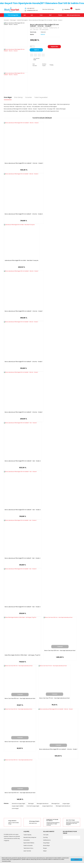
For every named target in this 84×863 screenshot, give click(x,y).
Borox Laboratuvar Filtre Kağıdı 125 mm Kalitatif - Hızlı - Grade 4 (23, 509)
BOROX (43, 34)
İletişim (45, 851)
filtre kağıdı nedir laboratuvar (63, 806)
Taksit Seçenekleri (41, 97)
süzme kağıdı (15, 808)
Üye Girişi (45, 837)
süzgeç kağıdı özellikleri (17, 806)
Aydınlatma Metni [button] (6, 861)
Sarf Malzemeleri (52, 17)
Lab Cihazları (26, 17)
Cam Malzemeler (43, 17)
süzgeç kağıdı (66, 803)
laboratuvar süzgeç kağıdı (18, 803)
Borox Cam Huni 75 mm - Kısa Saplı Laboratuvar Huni (54, 698)
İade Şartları (27, 840)
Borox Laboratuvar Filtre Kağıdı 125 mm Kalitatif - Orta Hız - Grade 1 (24, 311)
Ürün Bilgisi (8, 97)
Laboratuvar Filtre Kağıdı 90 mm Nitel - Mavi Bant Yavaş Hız (21, 260)
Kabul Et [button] (76, 859)
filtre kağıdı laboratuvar (42, 803)
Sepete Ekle (54, 46)
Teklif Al (36, 50)
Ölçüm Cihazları (60, 17)
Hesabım (67, 9)
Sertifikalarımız (47, 840)
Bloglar (45, 848)
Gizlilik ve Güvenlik (28, 845)
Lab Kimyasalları (34, 17)
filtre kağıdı (31, 803)
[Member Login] (63, 9)
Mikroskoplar (71, 15)
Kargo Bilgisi (46, 842)
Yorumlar (28, 97)
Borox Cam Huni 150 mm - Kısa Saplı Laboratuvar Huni (20, 698)
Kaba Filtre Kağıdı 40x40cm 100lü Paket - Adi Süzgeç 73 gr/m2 (22, 655)
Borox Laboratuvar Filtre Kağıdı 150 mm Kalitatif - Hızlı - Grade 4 (23, 461)
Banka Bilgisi (46, 845)
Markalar (77, 15)
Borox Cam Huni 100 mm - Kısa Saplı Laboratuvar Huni (20, 792)
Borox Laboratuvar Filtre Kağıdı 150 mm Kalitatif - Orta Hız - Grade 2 (24, 163)
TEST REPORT (36, 59)
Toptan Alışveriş (27, 834)
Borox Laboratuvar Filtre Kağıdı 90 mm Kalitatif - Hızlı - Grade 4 (22, 607)
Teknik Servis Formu (28, 848)
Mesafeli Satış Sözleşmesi (30, 837)
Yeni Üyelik (45, 834)
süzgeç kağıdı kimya (47, 806)
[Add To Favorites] (43, 55)
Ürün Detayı (18, 97)
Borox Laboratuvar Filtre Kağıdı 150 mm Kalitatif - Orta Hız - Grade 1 (58, 749)
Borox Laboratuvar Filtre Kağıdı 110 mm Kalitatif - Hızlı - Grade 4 (22, 558)
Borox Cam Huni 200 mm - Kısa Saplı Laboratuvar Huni (59, 650)
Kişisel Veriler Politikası (29, 842)
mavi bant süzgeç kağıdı (33, 806)
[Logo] (12, 9)
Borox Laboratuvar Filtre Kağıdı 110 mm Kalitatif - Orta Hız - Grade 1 (23, 361)
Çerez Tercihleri (27, 851)
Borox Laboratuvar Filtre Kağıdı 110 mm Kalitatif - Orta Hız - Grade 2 (24, 214)
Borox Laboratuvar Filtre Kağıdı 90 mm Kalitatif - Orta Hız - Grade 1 (23, 412)
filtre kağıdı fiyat (55, 803)
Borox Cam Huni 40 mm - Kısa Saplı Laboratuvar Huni (20, 741)
